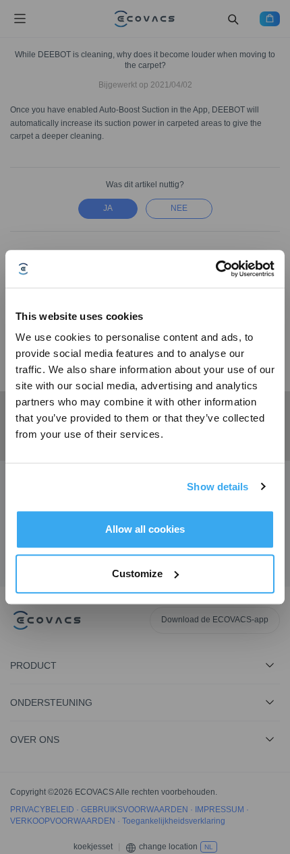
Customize (137, 573)
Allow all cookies (145, 529)
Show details (217, 486)
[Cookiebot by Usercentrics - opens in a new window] (215, 268)
